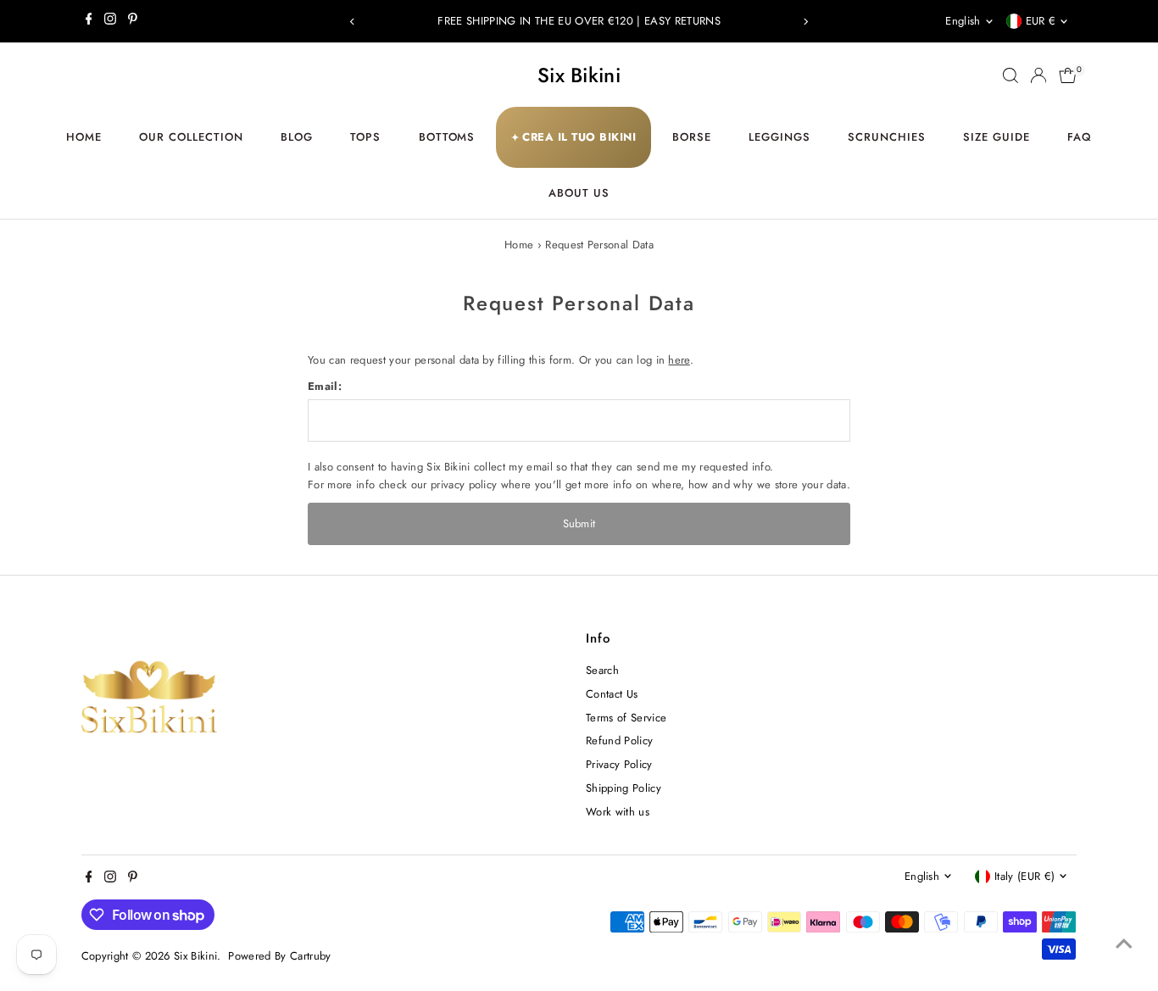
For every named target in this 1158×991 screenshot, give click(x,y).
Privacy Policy (619, 764)
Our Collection (191, 137)
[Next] (806, 22)
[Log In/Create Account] (1038, 75)
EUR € (1041, 21)
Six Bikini (579, 75)
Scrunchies (887, 137)
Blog (297, 137)
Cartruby (310, 956)
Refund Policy (619, 740)
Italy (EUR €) (1024, 876)
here (678, 360)
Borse (691, 137)
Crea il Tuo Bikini (574, 137)
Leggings (779, 137)
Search (602, 670)
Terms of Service (626, 718)
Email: (325, 386)
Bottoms (447, 137)
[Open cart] (1068, 75)
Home (84, 137)
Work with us (617, 812)
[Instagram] (110, 21)
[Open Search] (1010, 75)
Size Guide (996, 137)
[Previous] (352, 22)
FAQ (1079, 137)
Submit (579, 523)
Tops (365, 137)
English (962, 21)
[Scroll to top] (1124, 944)
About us (579, 193)
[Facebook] (89, 21)
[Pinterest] (133, 21)
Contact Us (611, 694)
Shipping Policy (623, 788)
